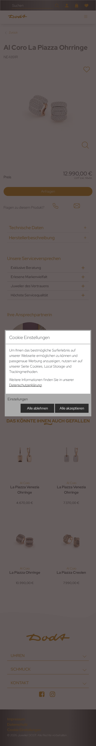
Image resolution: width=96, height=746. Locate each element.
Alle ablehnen (37, 408)
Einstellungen (18, 399)
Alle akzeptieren (72, 408)
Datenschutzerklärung (25, 384)
